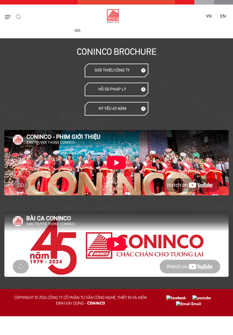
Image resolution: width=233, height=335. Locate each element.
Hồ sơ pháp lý (112, 89)
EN (223, 16)
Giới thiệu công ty (112, 70)
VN (209, 16)
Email (195, 304)
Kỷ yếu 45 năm (112, 108)
